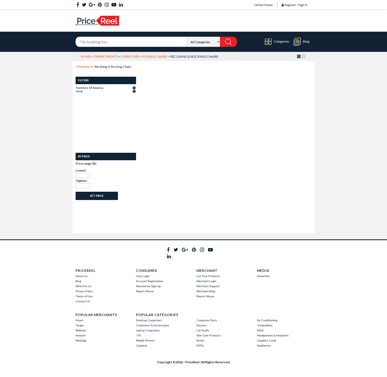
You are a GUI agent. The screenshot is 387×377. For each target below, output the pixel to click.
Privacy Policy (84, 291)
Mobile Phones (145, 340)
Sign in (303, 5)
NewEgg (81, 340)
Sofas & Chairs (154, 56)
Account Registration (149, 281)
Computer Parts (207, 320)
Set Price (97, 195)
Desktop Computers (149, 320)
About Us (82, 276)
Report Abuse (145, 291)
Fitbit (260, 330)
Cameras (141, 345)
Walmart (81, 330)
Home (86, 56)
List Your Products (208, 276)
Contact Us (83, 301)
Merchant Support (208, 286)
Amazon (81, 335)
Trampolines (265, 325)
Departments (106, 56)
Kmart (79, 320)
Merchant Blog (206, 291)
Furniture (130, 56)
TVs (138, 335)
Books (200, 340)
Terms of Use (84, 296)
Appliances (264, 345)
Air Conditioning (267, 320)
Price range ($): (86, 163)
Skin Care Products (209, 335)
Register (290, 5)
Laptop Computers (148, 330)
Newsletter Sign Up (148, 286)
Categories (281, 41)
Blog (306, 41)
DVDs (200, 345)
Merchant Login (206, 281)
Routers (202, 325)
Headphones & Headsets (273, 335)
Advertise (263, 276)
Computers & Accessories (152, 325)
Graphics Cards (266, 340)
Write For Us (84, 286)
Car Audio (203, 330)
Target (80, 325)
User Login (143, 276)
